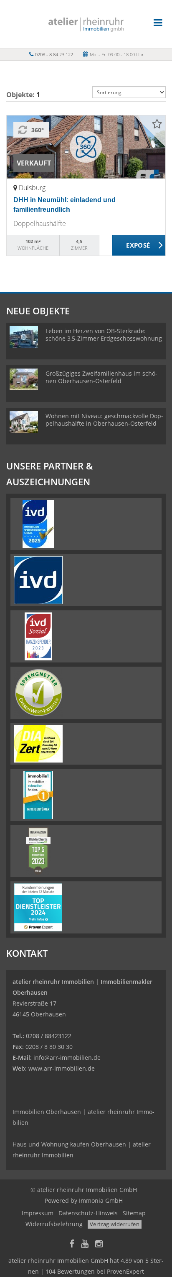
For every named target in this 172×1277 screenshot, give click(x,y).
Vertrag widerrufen (114, 1224)
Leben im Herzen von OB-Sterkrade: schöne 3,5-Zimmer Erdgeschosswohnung (104, 334)
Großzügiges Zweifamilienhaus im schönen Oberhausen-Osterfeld (101, 377)
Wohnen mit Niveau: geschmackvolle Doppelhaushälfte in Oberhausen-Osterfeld (104, 419)
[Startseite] (86, 23)
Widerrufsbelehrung (54, 1224)
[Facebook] (71, 1245)
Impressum (37, 1213)
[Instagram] (99, 1245)
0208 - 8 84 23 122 (54, 54)
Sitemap (134, 1213)
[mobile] (158, 22)
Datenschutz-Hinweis (88, 1213)
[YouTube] (85, 1245)
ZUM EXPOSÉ (139, 245)
